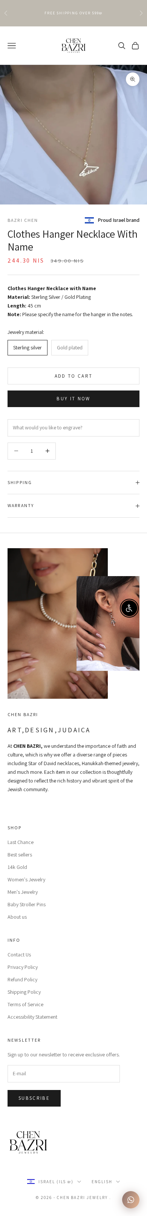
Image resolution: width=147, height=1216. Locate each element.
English (102, 1181)
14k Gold (17, 867)
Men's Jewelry (23, 892)
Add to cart (74, 376)
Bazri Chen (23, 220)
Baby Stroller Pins (27, 904)
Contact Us (19, 954)
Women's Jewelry (26, 879)
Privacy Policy (23, 967)
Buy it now (73, 398)
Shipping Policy (24, 991)
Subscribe (34, 1098)
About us (17, 916)
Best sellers (20, 854)
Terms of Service (25, 1004)
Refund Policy (22, 979)
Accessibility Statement (32, 1016)
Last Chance (21, 842)
